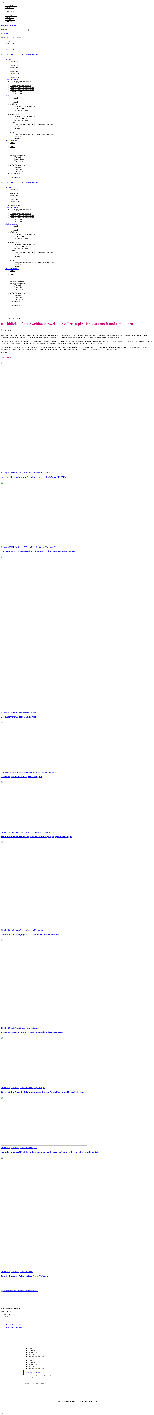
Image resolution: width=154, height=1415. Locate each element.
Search (4, 30)
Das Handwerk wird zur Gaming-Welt (18, 717)
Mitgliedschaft (19, 161)
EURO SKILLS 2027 (21, 108)
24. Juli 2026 (5, 832)
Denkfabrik (18, 128)
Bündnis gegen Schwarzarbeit (20, 82)
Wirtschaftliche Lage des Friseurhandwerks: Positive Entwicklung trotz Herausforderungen (43, 1092)
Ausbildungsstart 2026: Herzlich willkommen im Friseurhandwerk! (32, 1032)
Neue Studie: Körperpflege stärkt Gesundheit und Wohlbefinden (30, 934)
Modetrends (14, 98)
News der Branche (35, 473)
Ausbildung (14, 61)
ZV (52, 473)
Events (12, 122)
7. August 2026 (6, 772)
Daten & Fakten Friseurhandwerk (22, 88)
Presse (9, 8)
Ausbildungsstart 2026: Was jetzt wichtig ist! (21, 776)
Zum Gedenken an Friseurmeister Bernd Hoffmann (24, 1276)
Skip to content (6, 2)
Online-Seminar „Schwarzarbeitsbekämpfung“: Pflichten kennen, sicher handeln (38, 551)
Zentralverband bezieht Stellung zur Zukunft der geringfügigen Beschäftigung (37, 836)
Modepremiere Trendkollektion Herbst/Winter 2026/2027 (34, 124)
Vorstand (17, 157)
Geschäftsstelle (15, 173)
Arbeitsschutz (15, 73)
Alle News (18, 473)
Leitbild (12, 143)
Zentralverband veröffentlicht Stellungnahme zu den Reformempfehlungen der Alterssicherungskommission (50, 1152)
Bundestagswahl (16, 92)
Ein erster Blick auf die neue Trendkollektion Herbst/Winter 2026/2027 (33, 477)
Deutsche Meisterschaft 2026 (24, 106)
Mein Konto (10, 43)
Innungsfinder (19, 159)
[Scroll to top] (2, 1413)
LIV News (26, 547)
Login (8, 41)
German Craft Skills (21, 110)
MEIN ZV (4, 34)
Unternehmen (49, 772)
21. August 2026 (7, 473)
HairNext (17, 126)
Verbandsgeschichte (17, 149)
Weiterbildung (15, 67)
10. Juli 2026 (5, 1088)
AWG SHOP (10, 12)
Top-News (46, 473)
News (10, 6)
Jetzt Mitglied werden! (9, 26)
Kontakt (9, 10)
